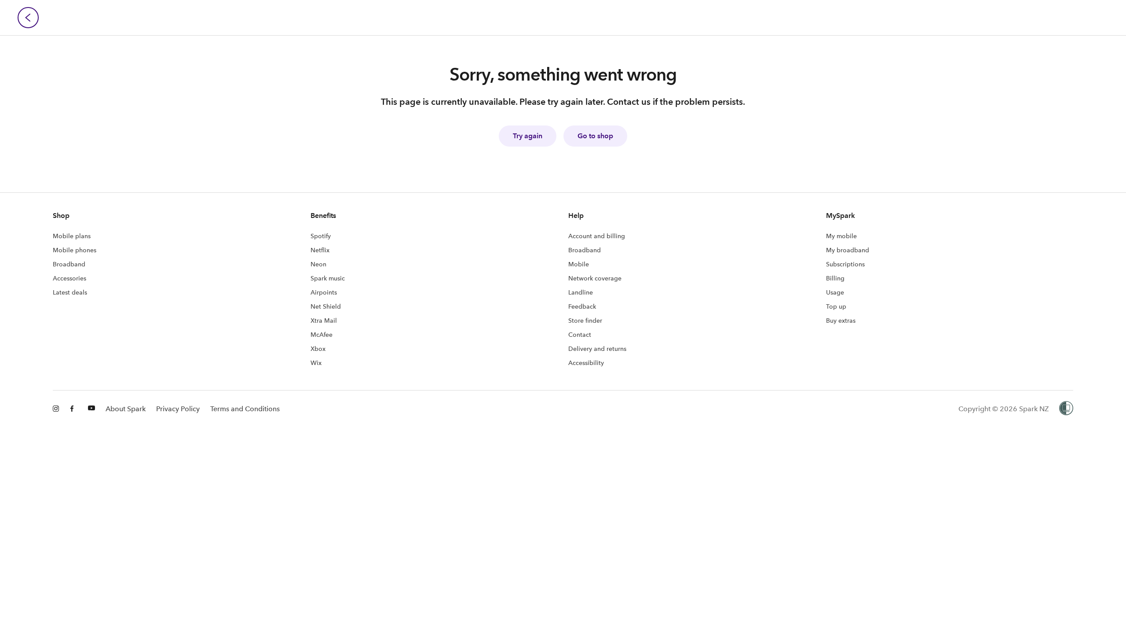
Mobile (578, 264)
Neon (318, 264)
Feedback (582, 306)
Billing (835, 278)
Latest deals (70, 292)
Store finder (585, 320)
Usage (835, 292)
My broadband (847, 250)
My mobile (841, 236)
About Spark (126, 409)
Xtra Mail (324, 320)
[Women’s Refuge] (1066, 409)
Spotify (321, 236)
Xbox (318, 349)
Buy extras (840, 320)
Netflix (320, 250)
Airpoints (324, 292)
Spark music (328, 278)
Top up (836, 306)
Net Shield (326, 306)
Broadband (69, 264)
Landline (580, 292)
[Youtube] (91, 409)
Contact (579, 335)
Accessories (69, 278)
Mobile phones (74, 250)
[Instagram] (56, 409)
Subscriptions (845, 264)
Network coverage (594, 278)
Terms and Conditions (245, 409)
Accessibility (586, 363)
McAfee (322, 335)
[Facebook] (73, 409)
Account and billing (596, 236)
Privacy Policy (178, 409)
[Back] (28, 17)
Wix (316, 363)
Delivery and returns (597, 349)
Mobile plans (72, 236)
